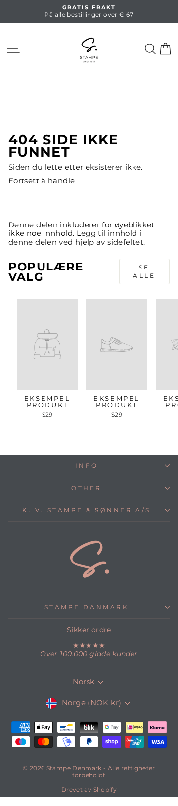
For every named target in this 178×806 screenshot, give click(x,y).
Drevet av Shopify (89, 789)
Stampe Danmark (86, 607)
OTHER (86, 488)
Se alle (144, 271)
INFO (86, 465)
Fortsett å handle (41, 181)
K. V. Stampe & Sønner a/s (86, 510)
